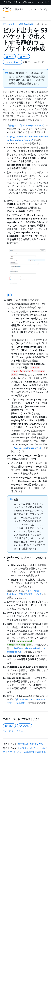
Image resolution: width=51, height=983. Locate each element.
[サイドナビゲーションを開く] (4, 17)
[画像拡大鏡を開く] (9, 295)
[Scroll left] (13, 9)
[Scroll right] (41, 9)
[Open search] (45, 9)
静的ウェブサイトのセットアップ (26, 125)
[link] (42, 24)
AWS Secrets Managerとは (27, 447)
